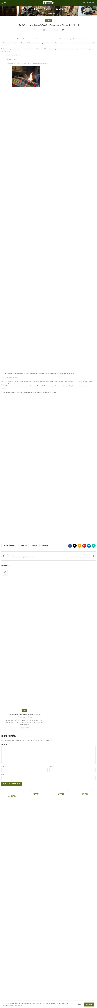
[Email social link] (79, 546)
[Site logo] (48, 2)
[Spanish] (94, 2)
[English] (85, 2)
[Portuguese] (90, 2)
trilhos (68, 816)
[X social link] (75, 546)
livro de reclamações (72, 837)
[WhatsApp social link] (94, 546)
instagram (37, 816)
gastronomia (70, 813)
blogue (36, 813)
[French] (88, 2)
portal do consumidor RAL (74, 834)
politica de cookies (72, 828)
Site (2, 774)
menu (68, 819)
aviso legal (69, 831)
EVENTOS (51, 13)
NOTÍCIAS (24, 710)
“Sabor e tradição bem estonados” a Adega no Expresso (24, 714)
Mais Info (80, 1004)
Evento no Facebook (11, 378)
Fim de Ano (24, 545)
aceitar (89, 1004)
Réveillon (34, 545)
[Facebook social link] (70, 546)
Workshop (45, 545)
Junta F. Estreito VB (72, 846)
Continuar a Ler (24, 728)
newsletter (37, 829)
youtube (36, 823)
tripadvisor (37, 826)
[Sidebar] (2, 304)
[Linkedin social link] (89, 546)
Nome (3, 766)
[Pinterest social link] (84, 546)
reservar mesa (38, 832)
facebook (37, 819)
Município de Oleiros (72, 843)
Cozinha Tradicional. (10, 545)
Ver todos (48, 556)
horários (36, 836)
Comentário (5, 744)
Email (51, 766)
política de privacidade (73, 824)
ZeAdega (48, 30)
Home (44, 13)
